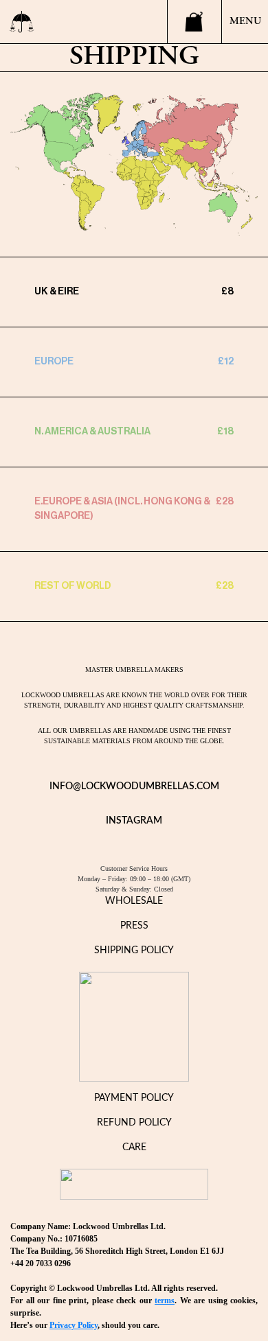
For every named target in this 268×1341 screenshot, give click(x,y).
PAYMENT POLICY (134, 1098)
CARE (134, 1147)
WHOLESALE (134, 901)
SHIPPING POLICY (134, 950)
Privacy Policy (73, 1325)
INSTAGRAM (134, 821)
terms (165, 1300)
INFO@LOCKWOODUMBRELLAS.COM (134, 786)
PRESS (134, 926)
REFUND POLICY (134, 1123)
